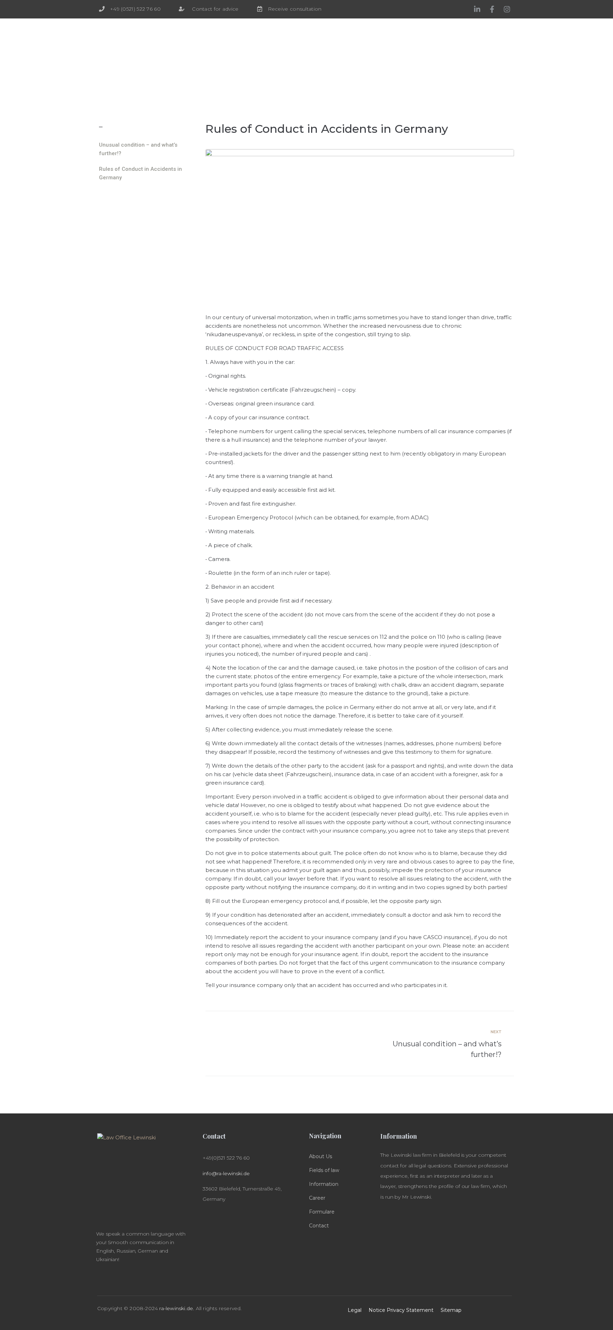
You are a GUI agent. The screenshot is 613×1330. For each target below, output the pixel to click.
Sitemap (451, 1310)
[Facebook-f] (492, 9)
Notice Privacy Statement (401, 1310)
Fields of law (324, 1170)
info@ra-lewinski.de (226, 1173)
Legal (354, 1310)
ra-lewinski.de (176, 1308)
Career (317, 1198)
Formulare (322, 1212)
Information (323, 1184)
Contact (319, 1225)
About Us (320, 1156)
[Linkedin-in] (477, 9)
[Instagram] (506, 9)
